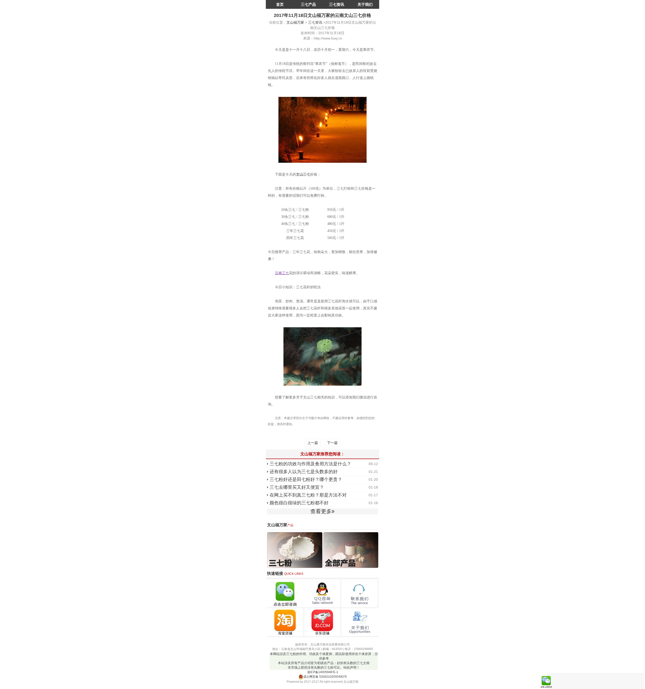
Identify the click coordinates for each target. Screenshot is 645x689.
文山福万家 (295, 22)
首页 (280, 4)
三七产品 (308, 4)
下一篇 (332, 443)
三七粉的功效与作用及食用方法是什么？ (310, 463)
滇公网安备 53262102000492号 (325, 676)
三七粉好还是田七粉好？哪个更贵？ (306, 479)
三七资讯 (336, 4)
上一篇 (312, 443)
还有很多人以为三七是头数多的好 (304, 471)
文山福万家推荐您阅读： (322, 454)
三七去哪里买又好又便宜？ (297, 487)
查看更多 (321, 511)
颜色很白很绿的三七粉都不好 (299, 502)
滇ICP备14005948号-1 (322, 672)
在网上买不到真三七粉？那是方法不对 (308, 495)
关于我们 (365, 4)
